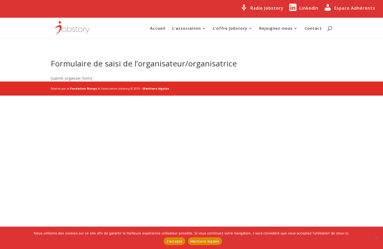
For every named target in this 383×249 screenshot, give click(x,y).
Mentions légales (156, 88)
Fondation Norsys (83, 88)
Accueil (157, 28)
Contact (313, 28)
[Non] (376, 237)
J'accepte (174, 241)
